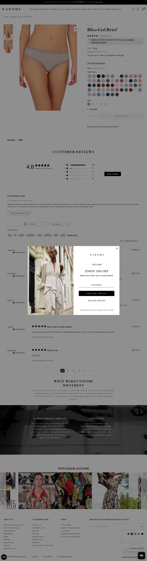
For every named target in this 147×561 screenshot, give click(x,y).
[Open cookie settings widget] (4, 557)
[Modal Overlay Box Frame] (73, 280)
